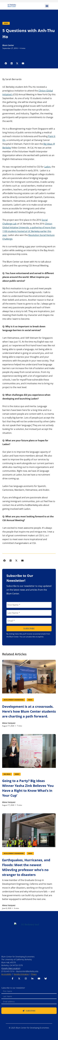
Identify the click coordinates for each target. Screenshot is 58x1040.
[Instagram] (26, 978)
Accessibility (6, 974)
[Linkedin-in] (32, 978)
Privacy (34, 974)
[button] (47, 6)
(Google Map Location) (10, 968)
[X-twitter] (19, 978)
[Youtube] (39, 978)
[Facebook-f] (13, 978)
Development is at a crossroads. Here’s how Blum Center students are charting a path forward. (29, 711)
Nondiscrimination (21, 974)
